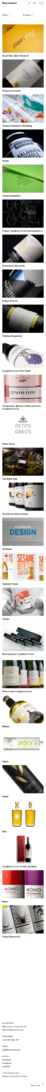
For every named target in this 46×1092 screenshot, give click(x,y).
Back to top (36, 1085)
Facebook (6, 1059)
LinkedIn (6, 1066)
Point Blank (23, 1076)
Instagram (7, 1062)
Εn (34, 2)
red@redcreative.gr (11, 1049)
